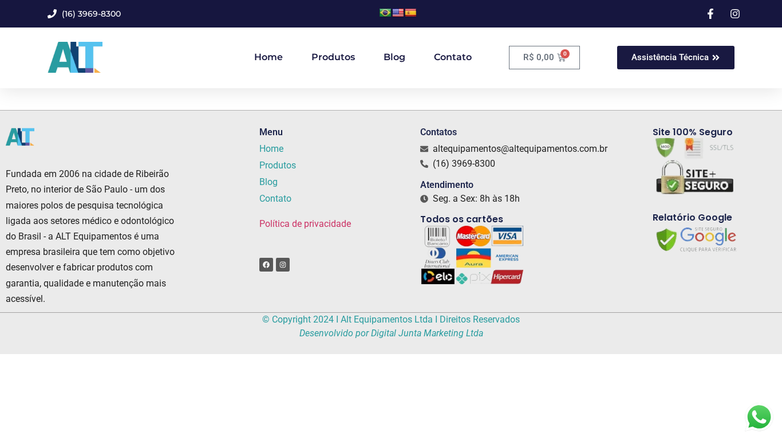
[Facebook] (266, 265)
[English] (398, 12)
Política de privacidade (305, 223)
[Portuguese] (385, 12)
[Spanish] (410, 12)
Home (268, 57)
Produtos (333, 57)
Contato (453, 57)
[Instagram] (283, 265)
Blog (394, 57)
